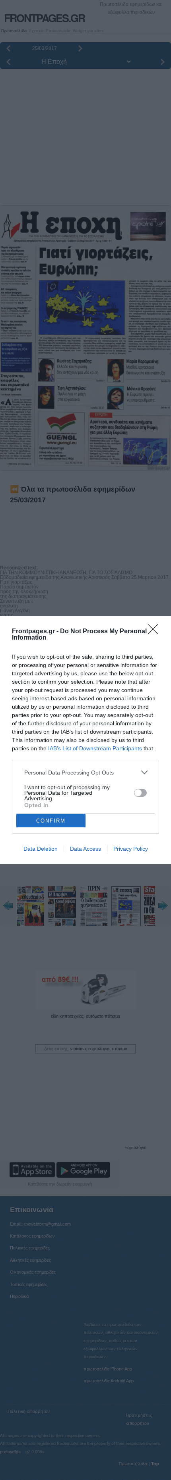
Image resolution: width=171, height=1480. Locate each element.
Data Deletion (40, 849)
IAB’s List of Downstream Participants (95, 748)
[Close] (155, 631)
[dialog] (85, 740)
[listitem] (85, 772)
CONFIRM (51, 821)
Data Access (85, 849)
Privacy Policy (130, 849)
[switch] (140, 793)
